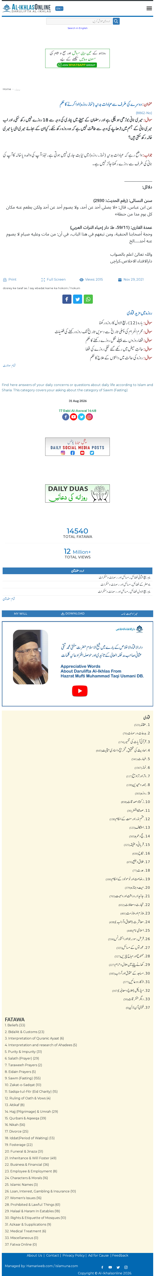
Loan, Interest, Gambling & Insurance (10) (40, 1191)
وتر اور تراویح (138, 776)
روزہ (17, 89)
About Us (35, 1255)
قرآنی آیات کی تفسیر (134, 742)
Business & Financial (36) (27, 1165)
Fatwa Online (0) (21, 1244)
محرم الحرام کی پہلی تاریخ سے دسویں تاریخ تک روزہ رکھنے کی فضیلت (99, 331)
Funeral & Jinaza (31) (24, 1151)
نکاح (141, 853)
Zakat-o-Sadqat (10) (23, 1085)
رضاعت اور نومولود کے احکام (128, 879)
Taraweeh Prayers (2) (23, 1065)
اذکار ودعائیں (136, 982)
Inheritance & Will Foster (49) (31, 1158)
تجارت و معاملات (134, 905)
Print (12, 279)
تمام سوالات (9, 365)
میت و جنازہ (137, 887)
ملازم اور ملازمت (135, 913)
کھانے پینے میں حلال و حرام (129, 964)
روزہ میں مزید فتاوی (139, 313)
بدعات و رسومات (136, 733)
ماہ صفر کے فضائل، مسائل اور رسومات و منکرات (125, 584)
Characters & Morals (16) (26, 1178)
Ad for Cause (99, 1255)
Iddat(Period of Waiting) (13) (30, 1138)
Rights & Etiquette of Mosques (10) (35, 1218)
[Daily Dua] (77, 493)
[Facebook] (66, 299)
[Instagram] (125, 1267)
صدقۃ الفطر (138, 810)
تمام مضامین (9, 599)
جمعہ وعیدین (138, 785)
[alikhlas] (27, 8)
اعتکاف (139, 827)
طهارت (141, 759)
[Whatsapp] (88, 299)
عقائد (142, 724)
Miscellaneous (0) (21, 1238)
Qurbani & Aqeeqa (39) (25, 1118)
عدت (141, 870)
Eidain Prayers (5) (20, 1072)
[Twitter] (77, 299)
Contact (52, 1255)
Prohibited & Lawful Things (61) (32, 1205)
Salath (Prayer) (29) (22, 1058)
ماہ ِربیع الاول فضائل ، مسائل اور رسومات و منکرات (124, 591)
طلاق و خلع (138, 862)
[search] (116, 21)
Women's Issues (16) (23, 1198)
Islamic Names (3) (21, 1185)
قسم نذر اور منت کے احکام (130, 819)
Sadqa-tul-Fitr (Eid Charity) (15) (31, 1092)
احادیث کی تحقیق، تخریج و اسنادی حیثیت (123, 750)
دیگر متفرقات (137, 999)
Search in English (78, 28)
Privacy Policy (74, 1255)
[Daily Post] (77, 446)
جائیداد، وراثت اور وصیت (129, 896)
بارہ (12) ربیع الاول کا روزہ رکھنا (121, 322)
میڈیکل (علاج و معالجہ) (131, 990)
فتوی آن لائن (138, 1007)
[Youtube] (73, 416)
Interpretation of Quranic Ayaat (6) (34, 1038)
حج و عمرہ (139, 836)
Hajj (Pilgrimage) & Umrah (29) (31, 1112)
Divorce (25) (16, 1131)
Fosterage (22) (19, 1145)
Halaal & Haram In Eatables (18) (32, 1211)
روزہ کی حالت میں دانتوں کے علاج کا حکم (116, 357)
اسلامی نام (138, 930)
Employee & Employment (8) (31, 1171)
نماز (142, 767)
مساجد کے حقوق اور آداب (129, 973)
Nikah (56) (15, 1125)
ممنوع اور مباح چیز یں (132, 956)
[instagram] (89, 416)
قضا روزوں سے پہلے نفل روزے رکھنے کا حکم (114, 340)
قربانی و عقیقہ (137, 844)
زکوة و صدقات (135, 802)
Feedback (120, 1255)
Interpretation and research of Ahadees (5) (41, 1045)
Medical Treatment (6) (25, 1231)
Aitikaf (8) (15, 1105)
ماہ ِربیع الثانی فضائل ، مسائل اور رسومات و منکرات (124, 577)
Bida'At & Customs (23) (24, 1032)
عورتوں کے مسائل (133, 947)
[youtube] (77, 663)
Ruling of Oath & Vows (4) (28, 1098)
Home (7, 89)
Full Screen (56, 279)
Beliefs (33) (15, 1025)
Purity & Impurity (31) (23, 1052)
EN (58, 8)
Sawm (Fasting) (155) (23, 1078)
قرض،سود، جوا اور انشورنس (129, 939)
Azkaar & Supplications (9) (28, 1224)
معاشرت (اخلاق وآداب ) (129, 922)
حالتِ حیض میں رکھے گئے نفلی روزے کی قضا (114, 349)
